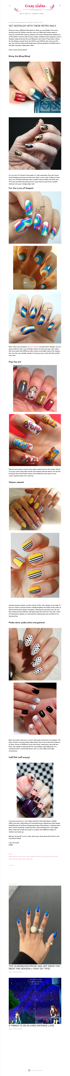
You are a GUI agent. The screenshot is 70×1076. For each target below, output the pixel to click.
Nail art (40, 856)
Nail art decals (46, 856)
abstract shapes (33, 346)
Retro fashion (22, 859)
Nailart (10, 859)
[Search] (60, 5)
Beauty (28, 13)
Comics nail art (22, 856)
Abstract (15, 856)
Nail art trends (54, 856)
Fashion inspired (30, 856)
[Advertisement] (35, 1052)
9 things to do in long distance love (31, 1025)
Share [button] (10, 854)
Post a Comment (17, 972)
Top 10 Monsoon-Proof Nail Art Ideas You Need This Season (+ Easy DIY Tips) (34, 967)
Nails (22, 13)
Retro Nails (30, 859)
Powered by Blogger (36, 1070)
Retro (17, 859)
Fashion (35, 13)
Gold (36, 856)
